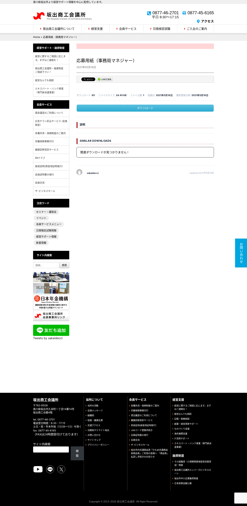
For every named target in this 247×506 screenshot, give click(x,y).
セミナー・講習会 (46, 211)
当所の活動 (93, 405)
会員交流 (39, 182)
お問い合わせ (94, 435)
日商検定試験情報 (46, 230)
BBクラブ (40, 157)
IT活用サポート (181, 438)
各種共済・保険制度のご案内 (50, 133)
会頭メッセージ (95, 410)
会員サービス (128, 29)
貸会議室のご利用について (49, 112)
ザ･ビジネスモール (45, 190)
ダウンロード (145, 108)
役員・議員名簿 (95, 420)
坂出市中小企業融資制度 (186, 478)
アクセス (207, 21)
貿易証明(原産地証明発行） (49, 166)
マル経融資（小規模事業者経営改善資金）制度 (192, 463)
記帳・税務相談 (181, 419)
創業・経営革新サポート (186, 424)
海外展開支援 (180, 433)
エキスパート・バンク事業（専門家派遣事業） (49, 90)
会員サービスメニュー (48, 224)
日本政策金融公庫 (183, 483)
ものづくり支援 (181, 428)
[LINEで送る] (105, 79)
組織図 (91, 415)
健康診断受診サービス (47, 149)
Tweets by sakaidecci (48, 338)
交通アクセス (94, 425)
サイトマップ (94, 440)
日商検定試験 (161, 29)
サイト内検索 (41, 444)
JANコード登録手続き (142, 430)
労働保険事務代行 (44, 141)
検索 (77, 453)
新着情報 (41, 242)
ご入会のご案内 (197, 29)
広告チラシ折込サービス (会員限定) (51, 123)
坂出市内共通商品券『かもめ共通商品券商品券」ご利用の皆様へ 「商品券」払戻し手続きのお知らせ (149, 453)
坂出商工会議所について (59, 29)
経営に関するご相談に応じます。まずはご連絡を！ (50, 58)
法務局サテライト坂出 (98, 430)
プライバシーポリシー (98, 445)
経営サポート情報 (46, 236)
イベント (41, 217)
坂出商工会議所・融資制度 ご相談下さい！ (50, 70)
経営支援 (97, 29)
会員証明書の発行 (44, 174)
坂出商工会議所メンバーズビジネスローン (192, 472)
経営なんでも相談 (44, 80)
